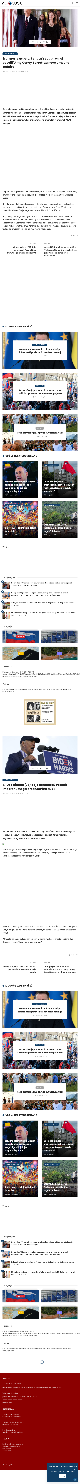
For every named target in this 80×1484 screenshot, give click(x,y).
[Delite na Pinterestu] (44, 768)
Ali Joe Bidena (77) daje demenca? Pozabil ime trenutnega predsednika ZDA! (21, 250)
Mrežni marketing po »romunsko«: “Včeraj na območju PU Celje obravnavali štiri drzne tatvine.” (43, 614)
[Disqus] (40, 294)
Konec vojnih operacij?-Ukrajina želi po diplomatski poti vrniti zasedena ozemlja (40, 351)
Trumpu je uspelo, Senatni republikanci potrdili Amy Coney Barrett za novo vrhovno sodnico (60, 969)
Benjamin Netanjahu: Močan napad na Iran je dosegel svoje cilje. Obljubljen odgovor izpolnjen (20, 486)
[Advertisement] (40, 90)
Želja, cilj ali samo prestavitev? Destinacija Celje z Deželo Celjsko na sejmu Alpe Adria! (42, 604)
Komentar (39, 386)
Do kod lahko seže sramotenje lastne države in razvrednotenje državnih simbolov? (59, 486)
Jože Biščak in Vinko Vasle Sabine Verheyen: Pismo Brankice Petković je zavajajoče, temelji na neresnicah (61, 251)
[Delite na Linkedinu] (47, 768)
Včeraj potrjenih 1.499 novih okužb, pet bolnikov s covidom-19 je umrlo (19, 969)
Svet (7, 465)
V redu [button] (63, 1476)
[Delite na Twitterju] (41, 768)
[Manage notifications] (75, 1479)
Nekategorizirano (10, 54)
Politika (39, 428)
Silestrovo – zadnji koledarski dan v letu (20, 529)
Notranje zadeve (51, 465)
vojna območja (40, 345)
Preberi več (70, 1471)
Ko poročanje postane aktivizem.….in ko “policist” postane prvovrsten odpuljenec (40, 392)
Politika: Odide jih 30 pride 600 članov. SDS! (40, 432)
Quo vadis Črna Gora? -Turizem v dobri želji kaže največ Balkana (57, 528)
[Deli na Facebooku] (38, 768)
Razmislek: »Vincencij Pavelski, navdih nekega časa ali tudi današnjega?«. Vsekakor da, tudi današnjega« (42, 584)
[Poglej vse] (20, 637)
